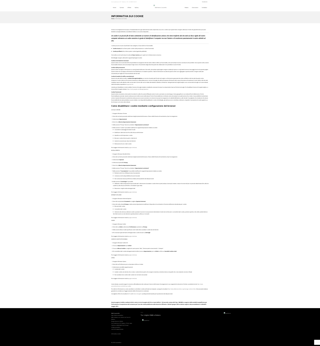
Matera (186, 7)
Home (114, 7)
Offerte (129, 7)
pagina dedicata (133, 147)
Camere (122, 7)
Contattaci (204, 7)
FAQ (130, 294)
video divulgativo (137, 294)
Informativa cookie (116, 334)
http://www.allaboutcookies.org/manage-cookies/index (182, 289)
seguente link (129, 84)
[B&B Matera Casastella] (160, 7)
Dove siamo (195, 7)
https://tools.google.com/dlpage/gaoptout (137, 89)
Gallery (137, 7)
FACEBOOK (204, 2)
